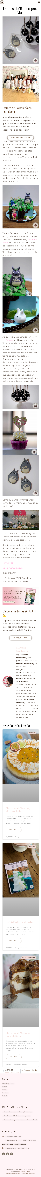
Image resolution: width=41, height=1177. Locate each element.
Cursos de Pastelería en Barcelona (17, 110)
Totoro (8, 340)
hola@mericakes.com (13, 568)
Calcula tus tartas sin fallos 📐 (19, 613)
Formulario (8, 563)
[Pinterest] (7, 1154)
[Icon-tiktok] (11, 1154)
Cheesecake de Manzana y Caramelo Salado (18, 1034)
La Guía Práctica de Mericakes (19, 922)
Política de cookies (24, 1171)
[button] (39, 2)
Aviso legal (32, 1173)
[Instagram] (3, 1154)
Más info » (13, 829)
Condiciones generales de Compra (17, 1173)
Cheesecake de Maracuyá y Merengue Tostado (18, 810)
